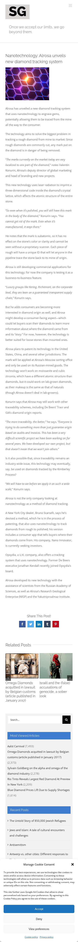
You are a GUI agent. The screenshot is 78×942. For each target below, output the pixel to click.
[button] (72, 864)
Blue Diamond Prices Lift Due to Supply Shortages (38, 790)
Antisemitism (18, 845)
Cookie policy (31, 937)
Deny (39, 919)
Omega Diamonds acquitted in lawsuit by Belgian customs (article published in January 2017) (20, 691)
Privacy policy (46, 937)
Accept (39, 908)
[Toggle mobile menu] (71, 5)
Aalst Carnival (15, 746)
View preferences (39, 929)
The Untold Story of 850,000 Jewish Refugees (38, 820)
